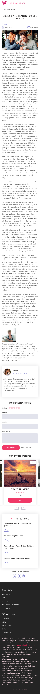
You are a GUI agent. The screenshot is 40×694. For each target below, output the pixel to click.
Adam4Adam (6, 618)
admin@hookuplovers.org (26, 645)
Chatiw (4, 629)
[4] (17, 408)
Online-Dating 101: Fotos (13, 536)
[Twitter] (24, 576)
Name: (4, 413)
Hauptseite (6, 594)
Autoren (5, 601)
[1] (10, 408)
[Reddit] (14, 576)
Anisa (15, 370)
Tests (3, 598)
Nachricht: (6, 432)
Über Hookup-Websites (10, 605)
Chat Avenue (6, 632)
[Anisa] (7, 372)
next (23, 508)
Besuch (20, 500)
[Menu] (37, 3)
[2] (12, 408)
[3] (14, 408)
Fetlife (4, 622)
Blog (5, 24)
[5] (19, 408)
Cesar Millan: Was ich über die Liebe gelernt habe (17, 524)
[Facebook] (19, 576)
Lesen (20, 495)
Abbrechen (26, 448)
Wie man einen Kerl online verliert (17, 558)
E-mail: (4, 422)
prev (16, 508)
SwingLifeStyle (7, 625)
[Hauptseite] (13, 3)
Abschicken (10, 448)
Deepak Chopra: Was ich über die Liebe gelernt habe (18, 547)
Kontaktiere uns (7, 608)
